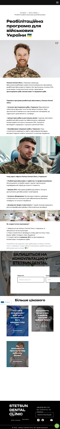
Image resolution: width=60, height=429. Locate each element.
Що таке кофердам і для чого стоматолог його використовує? (17, 318)
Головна (23, 13)
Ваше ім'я (21, 275)
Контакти (25, 419)
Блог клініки (33, 13)
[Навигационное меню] (57, 2)
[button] (44, 414)
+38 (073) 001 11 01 (43, 407)
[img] (38, 420)
